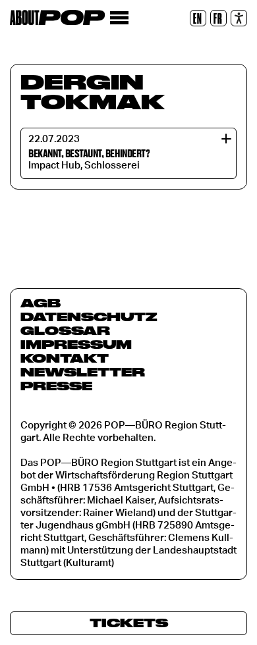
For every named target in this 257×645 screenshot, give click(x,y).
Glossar (65, 330)
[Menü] (119, 18)
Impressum (76, 344)
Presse (56, 385)
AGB (40, 302)
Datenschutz (88, 316)
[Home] (57, 17)
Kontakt (64, 358)
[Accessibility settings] (238, 18)
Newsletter (82, 371)
